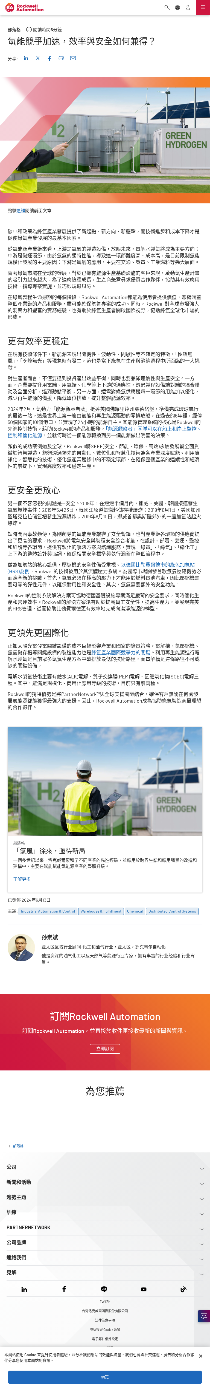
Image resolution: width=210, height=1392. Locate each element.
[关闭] (200, 1356)
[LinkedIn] (25, 1288)
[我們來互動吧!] (204, 1316)
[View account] (187, 8)
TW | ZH (105, 1301)
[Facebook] (64, 1288)
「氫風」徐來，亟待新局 (32, 730)
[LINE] (104, 1288)
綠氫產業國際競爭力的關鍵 (120, 652)
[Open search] (167, 8)
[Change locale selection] (177, 8)
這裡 (20, 211)
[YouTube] (144, 1288)
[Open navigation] (203, 7)
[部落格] (183, 1288)
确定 (105, 1377)
